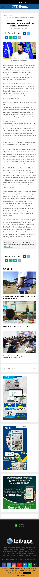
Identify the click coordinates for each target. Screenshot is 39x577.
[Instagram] (14, 565)
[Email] (25, 565)
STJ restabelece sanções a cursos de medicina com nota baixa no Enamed (19, 297)
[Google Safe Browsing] (19, 527)
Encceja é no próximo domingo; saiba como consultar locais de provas (16, 357)
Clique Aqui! (8, 247)
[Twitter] (9, 565)
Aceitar (27, 573)
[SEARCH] (34, 368)
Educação (19, 20)
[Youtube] (19, 565)
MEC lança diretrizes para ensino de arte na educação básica (17, 327)
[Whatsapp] (30, 565)
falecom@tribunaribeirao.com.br (27, 559)
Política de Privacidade (20, 575)
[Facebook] (4, 565)
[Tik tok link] (25, 2)
